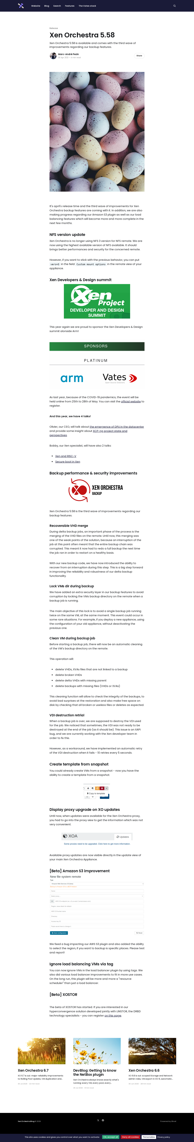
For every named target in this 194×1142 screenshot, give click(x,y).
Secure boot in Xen (67, 461)
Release (53, 28)
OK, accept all (110, 1137)
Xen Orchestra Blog (26, 1121)
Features (69, 5)
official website (131, 401)
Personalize (149, 1137)
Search (57, 5)
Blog (46, 5)
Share (139, 55)
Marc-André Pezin (68, 54)
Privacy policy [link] (163, 1137)
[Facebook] (103, 1120)
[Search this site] (174, 6)
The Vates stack (87, 5)
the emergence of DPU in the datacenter (117, 427)
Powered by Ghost (168, 1121)
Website (35, 5)
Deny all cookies (130, 1137)
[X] (98, 1120)
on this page (113, 1015)
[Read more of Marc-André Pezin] (53, 56)
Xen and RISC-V (65, 456)
